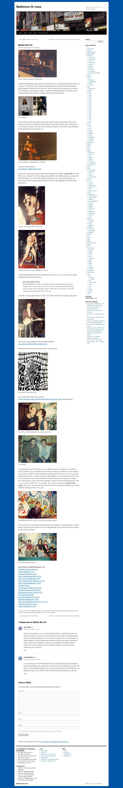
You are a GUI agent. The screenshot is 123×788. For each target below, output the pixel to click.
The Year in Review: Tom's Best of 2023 (27, 756)
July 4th (90, 159)
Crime (88, 78)
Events (88, 144)
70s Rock (91, 182)
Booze (90, 281)
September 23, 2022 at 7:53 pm (32, 659)
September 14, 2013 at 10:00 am (32, 629)
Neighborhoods (90, 194)
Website (20, 725)
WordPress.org (67, 756)
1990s (90, 119)
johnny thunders (70, 610)
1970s (90, 116)
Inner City (91, 209)
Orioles (90, 260)
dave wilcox (54, 610)
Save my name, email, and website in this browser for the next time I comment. (41, 731)
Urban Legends (90, 272)
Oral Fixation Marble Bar (26, 595)
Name (20, 713)
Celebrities (89, 76)
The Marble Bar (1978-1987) (24, 762)
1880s (90, 100)
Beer (90, 275)
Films (88, 147)
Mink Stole (91, 140)
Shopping (89, 244)
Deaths (88, 86)
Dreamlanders (90, 133)
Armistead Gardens (93, 196)
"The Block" (91, 220)
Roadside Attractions (92, 242)
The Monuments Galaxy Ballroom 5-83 (30, 592)
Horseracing (91, 258)
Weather (89, 293)
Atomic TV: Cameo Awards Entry (25, 773)
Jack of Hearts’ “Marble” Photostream (29, 169)
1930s (90, 109)
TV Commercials (92, 177)
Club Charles (91, 229)
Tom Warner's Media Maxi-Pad (48, 761)
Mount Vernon (92, 213)
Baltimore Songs (92, 185)
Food (90, 128)
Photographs (91, 171)
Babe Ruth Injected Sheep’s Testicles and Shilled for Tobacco (95, 332)
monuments (32, 612)
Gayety (90, 223)
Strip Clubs (91, 225)
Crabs (90, 126)
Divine (90, 135)
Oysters (90, 130)
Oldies (90, 189)
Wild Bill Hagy (92, 71)
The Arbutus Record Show (24, 754)
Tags (30, 33)
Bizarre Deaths (92, 88)
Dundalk (90, 199)
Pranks (88, 239)
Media (88, 168)
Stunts (90, 265)
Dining (88, 125)
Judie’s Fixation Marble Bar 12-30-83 (29, 583)
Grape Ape (91, 61)
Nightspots (89, 227)
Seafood (90, 132)
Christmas (91, 154)
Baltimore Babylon (91, 52)
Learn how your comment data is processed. (55, 742)
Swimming (91, 267)
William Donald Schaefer (94, 73)
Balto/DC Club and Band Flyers (28, 569)
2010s (90, 123)
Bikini (88, 74)
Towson (90, 216)
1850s (90, 97)
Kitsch (88, 166)
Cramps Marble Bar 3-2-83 (26, 572)
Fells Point (91, 203)
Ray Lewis (91, 67)
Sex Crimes (91, 85)
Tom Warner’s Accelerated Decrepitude (25, 750)
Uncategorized (90, 270)
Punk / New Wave (93, 190)
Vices (88, 274)
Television (91, 175)
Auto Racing (91, 248)
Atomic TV (89, 50)
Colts (90, 255)
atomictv (89, 310)
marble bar (25, 612)
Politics (88, 237)
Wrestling (91, 268)
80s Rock (91, 184)
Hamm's (92, 277)
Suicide (90, 90)
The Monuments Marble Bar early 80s (29, 588)
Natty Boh (92, 279)
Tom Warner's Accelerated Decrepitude (50, 759)
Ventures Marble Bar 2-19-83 (27, 606)
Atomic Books (90, 48)
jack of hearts (61, 610)
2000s (90, 121)
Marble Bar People (24, 585)
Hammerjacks (92, 230)
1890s (90, 102)
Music (38, 610)
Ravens (90, 261)
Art (88, 47)
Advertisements (92, 170)
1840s (90, 95)
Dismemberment (92, 81)
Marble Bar (34, 610)
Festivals (89, 145)
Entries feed (66, 752)
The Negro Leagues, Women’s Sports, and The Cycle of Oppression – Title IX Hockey (95, 329)
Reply (25, 650)
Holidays (89, 151)
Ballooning (91, 249)
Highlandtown (92, 208)
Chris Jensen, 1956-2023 (23, 757)
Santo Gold (91, 69)
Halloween (91, 158)
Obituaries (89, 234)
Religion (89, 241)
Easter (90, 156)
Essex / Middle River (93, 201)
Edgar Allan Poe (92, 59)
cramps (49, 610)
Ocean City (91, 215)
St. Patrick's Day (92, 163)
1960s (90, 114)
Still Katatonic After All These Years (28, 39)
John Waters (91, 138)
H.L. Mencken (92, 62)
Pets (88, 235)
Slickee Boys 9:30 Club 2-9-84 (27, 604)
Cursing (90, 284)
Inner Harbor (91, 211)
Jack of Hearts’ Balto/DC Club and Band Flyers (32, 344)
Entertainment (90, 142)
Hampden (91, 206)
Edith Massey (92, 137)
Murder (90, 83)
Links (34, 33)
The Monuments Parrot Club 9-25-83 (29, 590)
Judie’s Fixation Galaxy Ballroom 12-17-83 (31, 581)
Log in (65, 750)
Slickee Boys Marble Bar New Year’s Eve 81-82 (33, 602)
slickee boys (38, 612)
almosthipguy (36, 47)
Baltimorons (90, 55)
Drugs (90, 286)
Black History (92, 152)
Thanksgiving (92, 164)
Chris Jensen (91, 57)
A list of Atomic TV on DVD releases (26, 761)
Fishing (90, 256)
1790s (90, 93)
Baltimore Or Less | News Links (48, 756)
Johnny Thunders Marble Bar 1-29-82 (29, 576)
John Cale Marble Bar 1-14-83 (27, 574)
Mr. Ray (90, 66)
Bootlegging (91, 80)
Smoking (91, 289)
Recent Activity (44, 757)
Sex (89, 287)
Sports (88, 246)
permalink (52, 612)
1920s (90, 107)
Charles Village (92, 197)
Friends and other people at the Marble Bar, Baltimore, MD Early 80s (40, 399)
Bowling (90, 253)
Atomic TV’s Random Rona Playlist (26, 771)
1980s (90, 118)
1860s (90, 99)
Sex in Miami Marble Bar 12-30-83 (29, 597)
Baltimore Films (90, 54)
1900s (90, 104)
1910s (90, 106)
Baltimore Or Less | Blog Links (48, 754)
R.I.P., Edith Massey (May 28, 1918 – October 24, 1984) (95, 341)
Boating (90, 251)
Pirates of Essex (43, 33)
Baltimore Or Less (28, 6)
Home (20, 33)
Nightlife (89, 218)
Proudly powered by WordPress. (94, 783)
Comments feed (67, 754)
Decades (89, 92)
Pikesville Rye (93, 282)
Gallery (88, 149)
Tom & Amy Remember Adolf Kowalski (27, 759)
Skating (90, 263)
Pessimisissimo (90, 317)
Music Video (91, 187)
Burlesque (91, 222)
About (25, 33)
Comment (21, 691)
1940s (90, 111)
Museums (89, 178)
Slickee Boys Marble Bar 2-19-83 (28, 599)
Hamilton (91, 204)
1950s (90, 112)
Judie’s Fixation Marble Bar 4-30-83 (29, 579)
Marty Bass (91, 64)
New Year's (91, 161)
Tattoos (90, 291)
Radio (90, 173)
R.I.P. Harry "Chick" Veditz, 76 (25, 752)
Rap (89, 192)
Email (20, 719)
